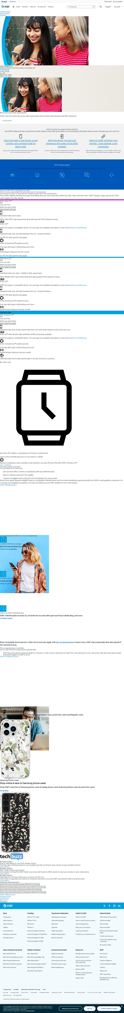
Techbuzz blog (7, 989)
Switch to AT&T (81, 917)
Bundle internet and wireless (85, 954)
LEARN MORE (7, 121)
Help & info (103, 971)
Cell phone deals (105, 920)
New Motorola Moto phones (12, 964)
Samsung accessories (58, 960)
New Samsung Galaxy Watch (36, 964)
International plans (57, 920)
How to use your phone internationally (83, 961)
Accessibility (33, 992)
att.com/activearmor (65, 642)
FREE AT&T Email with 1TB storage (30, 989)
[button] (13, 7)
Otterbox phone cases (58, 964)
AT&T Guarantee (105, 974)
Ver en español (117, 1)
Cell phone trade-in (82, 931)
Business (13, 1)
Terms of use (24, 992)
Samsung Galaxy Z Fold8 (35, 938)
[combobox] (79, 6)
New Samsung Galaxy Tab (35, 957)
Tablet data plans (57, 931)
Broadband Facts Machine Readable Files (108, 978)
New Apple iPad (32, 954)
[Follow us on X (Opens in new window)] (104, 905)
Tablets (5, 927)
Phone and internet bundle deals (109, 932)
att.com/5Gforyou (79, 227)
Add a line (54, 924)
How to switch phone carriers (85, 920)
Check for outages (62, 179)
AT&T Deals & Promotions (108, 917)
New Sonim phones (9, 967)
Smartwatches (8, 931)
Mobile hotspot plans (58, 934)
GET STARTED (5, 465)
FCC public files (18, 995)
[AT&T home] (5, 6)
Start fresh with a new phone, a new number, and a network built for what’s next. (21, 143)
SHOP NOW (4, 69)
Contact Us (111, 179)
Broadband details (44, 992)
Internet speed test (82, 924)
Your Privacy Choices (93, 992)
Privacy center (81, 992)
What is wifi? (80, 978)
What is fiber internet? (83, 966)
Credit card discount (106, 936)
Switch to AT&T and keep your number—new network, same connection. (103, 143)
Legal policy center (57, 992)
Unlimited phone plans (58, 917)
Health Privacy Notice (109, 992)
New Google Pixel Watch (35, 967)
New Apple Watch (33, 960)
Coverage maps (14, 992)
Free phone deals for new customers (108, 940)
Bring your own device (83, 927)
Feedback (16, 989)
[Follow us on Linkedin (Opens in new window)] (119, 905)
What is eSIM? (80, 969)
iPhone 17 (30, 927)
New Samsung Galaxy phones (13, 957)
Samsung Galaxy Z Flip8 (35, 941)
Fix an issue (12, 179)
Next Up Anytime (57, 938)
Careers (102, 967)
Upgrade (54, 927)
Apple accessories (57, 954)
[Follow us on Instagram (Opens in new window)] (114, 905)
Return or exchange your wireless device (84, 973)
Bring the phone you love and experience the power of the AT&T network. (62, 143)
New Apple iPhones (9, 954)
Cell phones (7, 917)
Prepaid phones (8, 938)
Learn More (4, 867)
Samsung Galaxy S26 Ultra (36, 931)
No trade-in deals (105, 945)
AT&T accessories (57, 957)
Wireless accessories (10, 934)
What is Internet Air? (82, 957)
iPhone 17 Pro (31, 920)
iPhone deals (104, 924)
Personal (4, 1)
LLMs (44, 989)
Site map (5, 992)
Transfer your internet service (85, 934)
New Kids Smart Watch (34, 971)
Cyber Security (7, 995)
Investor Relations (106, 960)
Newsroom (103, 957)
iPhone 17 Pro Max (33, 917)
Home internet (8, 924)
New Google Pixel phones (11, 960)
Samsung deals (105, 927)
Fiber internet (7, 920)
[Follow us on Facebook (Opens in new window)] (109, 905)
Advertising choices (69, 992)
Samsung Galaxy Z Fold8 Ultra (37, 934)
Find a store (108, 1)
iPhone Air (30, 924)
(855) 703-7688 (5, 76)
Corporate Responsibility (108, 964)
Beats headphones (57, 967)
